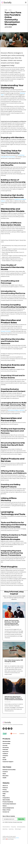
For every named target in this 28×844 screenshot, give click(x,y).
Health (4, 777)
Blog (4, 795)
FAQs (4, 793)
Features (5, 787)
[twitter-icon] (9, 729)
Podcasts (5, 749)
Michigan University (5, 331)
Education (5, 775)
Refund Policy (5, 829)
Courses (5, 745)
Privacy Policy (13, 826)
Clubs (4, 773)
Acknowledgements (8, 807)
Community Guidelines (21, 826)
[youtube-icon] (6, 729)
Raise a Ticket (6, 809)
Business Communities (9, 769)
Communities (6, 743)
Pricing (5, 789)
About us (5, 785)
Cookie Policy (11, 829)
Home (6, 10)
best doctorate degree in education (16, 410)
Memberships (6, 741)
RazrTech (17, 837)
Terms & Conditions (6, 826)
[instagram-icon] (4, 729)
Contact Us (6, 811)
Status (5, 805)
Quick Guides (6, 799)
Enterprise (6, 791)
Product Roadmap (8, 801)
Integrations (6, 797)
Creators (5, 771)
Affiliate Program (18, 829)
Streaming (6, 747)
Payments (5, 751)
